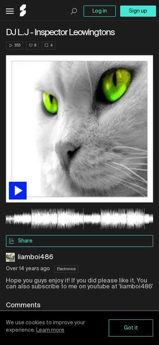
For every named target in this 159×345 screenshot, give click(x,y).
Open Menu (10, 11)
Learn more (50, 330)
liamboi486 (35, 257)
